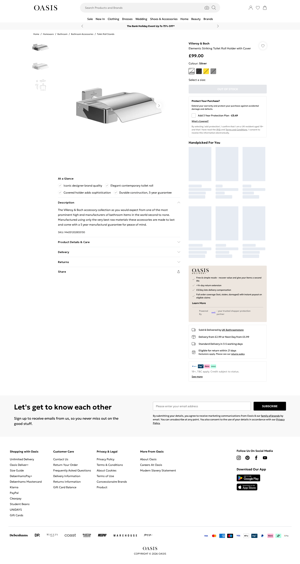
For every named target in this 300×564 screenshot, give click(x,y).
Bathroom (62, 34)
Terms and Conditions (236, 129)
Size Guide (17, 470)
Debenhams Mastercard (26, 481)
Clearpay (15, 498)
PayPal (14, 493)
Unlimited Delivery (22, 459)
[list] (119, 105)
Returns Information (67, 481)
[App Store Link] (248, 482)
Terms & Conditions (110, 465)
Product (102, 487)
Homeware (48, 34)
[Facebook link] (256, 458)
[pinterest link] (247, 458)
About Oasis (148, 459)
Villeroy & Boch (199, 43)
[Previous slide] (82, 26)
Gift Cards (16, 515)
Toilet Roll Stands (105, 34)
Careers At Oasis (151, 465)
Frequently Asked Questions (72, 470)
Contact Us (60, 459)
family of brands (270, 415)
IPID (218, 129)
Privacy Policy (105, 459)
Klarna (14, 487)
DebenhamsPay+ (21, 476)
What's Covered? (200, 121)
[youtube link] (265, 458)
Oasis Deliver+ (19, 465)
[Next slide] (218, 26)
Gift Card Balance (64, 487)
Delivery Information (66, 476)
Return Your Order (65, 465)
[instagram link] (239, 458)
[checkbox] (228, 115)
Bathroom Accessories (82, 34)
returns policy (238, 354)
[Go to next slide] (159, 105)
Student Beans (20, 504)
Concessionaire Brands (112, 481)
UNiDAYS (16, 509)
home (36, 34)
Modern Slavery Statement (158, 470)
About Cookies (106, 470)
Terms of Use (105, 476)
